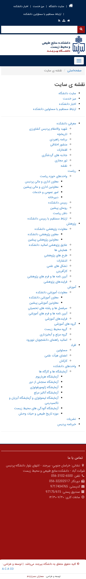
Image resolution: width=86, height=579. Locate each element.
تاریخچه (62, 134)
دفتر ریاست (60, 213)
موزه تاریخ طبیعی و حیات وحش (38, 413)
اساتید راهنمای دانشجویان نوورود (46, 339)
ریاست (72, 170)
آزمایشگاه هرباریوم (47, 376)
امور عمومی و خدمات (45, 192)
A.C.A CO (8, 569)
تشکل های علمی (57, 266)
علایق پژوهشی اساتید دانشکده (48, 245)
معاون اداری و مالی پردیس (41, 181)
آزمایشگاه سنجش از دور (43, 381)
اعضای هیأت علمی (56, 355)
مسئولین (61, 350)
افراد (73, 345)
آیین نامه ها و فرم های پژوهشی (47, 276)
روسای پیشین (58, 207)
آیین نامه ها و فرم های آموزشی (48, 313)
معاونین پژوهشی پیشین (43, 239)
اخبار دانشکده (20, 6)
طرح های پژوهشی (55, 255)
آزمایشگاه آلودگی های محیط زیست (36, 408)
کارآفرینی (61, 271)
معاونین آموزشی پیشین (43, 302)
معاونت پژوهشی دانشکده (51, 229)
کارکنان (63, 360)
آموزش (71, 287)
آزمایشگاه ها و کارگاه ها (53, 371)
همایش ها (60, 250)
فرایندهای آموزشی (56, 318)
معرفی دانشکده (66, 123)
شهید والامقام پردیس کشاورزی (48, 128)
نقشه (64, 165)
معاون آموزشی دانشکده (43, 297)
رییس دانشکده (57, 202)
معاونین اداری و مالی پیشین (40, 186)
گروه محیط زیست (55, 329)
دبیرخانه (53, 197)
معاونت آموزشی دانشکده (51, 292)
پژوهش (71, 223)
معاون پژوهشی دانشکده (43, 234)
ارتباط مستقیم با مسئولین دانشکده (42, 14)
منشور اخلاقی (58, 144)
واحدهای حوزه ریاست (53, 176)
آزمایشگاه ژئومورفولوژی (44, 387)
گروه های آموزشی (65, 323)
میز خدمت (38, 6)
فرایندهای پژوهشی (55, 281)
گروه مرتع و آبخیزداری (53, 334)
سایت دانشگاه (56, 6)
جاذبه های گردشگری (54, 155)
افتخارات (62, 149)
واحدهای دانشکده (64, 366)
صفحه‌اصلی (74, 70)
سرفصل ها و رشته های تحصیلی (47, 308)
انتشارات (62, 260)
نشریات (71, 419)
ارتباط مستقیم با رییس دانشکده (47, 218)
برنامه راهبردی (58, 139)
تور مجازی (61, 160)
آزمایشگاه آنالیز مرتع (46, 392)
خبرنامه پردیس (66, 424)
